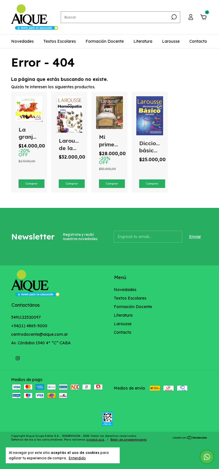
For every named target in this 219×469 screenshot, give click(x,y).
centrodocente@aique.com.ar (39, 334)
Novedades (22, 41)
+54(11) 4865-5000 (29, 325)
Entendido (77, 458)
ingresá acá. (95, 439)
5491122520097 (26, 317)
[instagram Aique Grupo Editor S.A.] (17, 358)
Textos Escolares (59, 41)
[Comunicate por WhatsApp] (206, 456)
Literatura (142, 41)
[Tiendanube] (190, 438)
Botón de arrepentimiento (128, 439)
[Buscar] (173, 17)
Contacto (198, 41)
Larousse (171, 41)
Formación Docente (105, 41)
